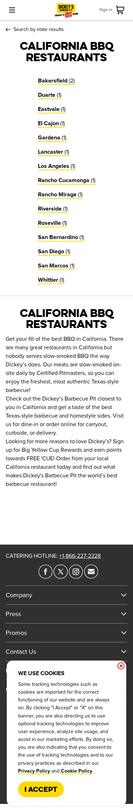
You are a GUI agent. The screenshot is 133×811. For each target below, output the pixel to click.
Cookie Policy (76, 771)
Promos (16, 633)
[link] (121, 10)
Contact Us (21, 652)
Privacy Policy (34, 771)
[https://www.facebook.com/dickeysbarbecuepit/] (45, 577)
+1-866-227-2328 (80, 556)
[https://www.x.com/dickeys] (61, 577)
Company (19, 595)
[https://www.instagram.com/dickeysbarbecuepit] (76, 577)
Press (13, 614)
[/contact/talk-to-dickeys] (91, 577)
